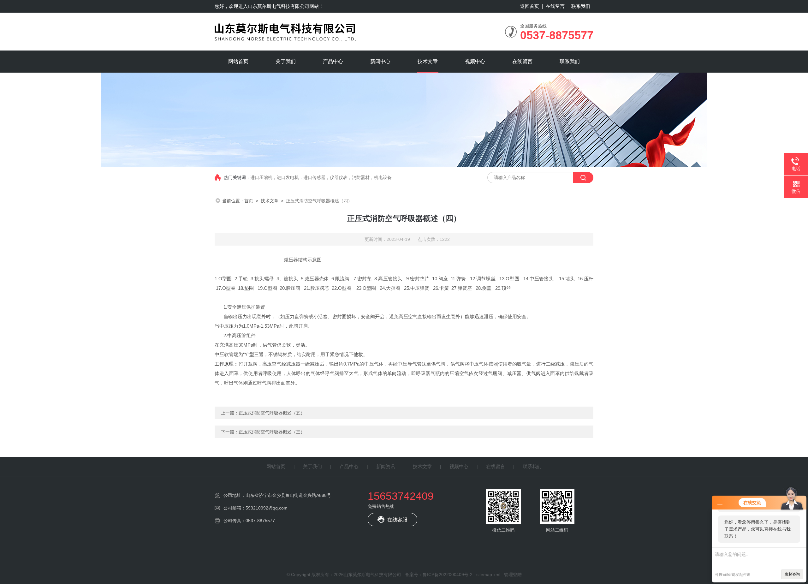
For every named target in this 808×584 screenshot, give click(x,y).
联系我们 (580, 6)
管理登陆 (513, 574)
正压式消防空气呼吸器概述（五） (272, 412)
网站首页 (238, 61)
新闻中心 (380, 61)
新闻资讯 (385, 466)
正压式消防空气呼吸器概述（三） (272, 431)
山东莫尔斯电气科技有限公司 (278, 6)
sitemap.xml (488, 574)
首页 (248, 200)
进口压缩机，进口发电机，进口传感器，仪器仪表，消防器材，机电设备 (321, 177)
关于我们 (286, 61)
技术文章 (428, 61)
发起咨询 (792, 574)
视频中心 (475, 61)
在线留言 (555, 6)
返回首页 (529, 6)
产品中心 (333, 61)
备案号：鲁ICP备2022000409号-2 (438, 574)
